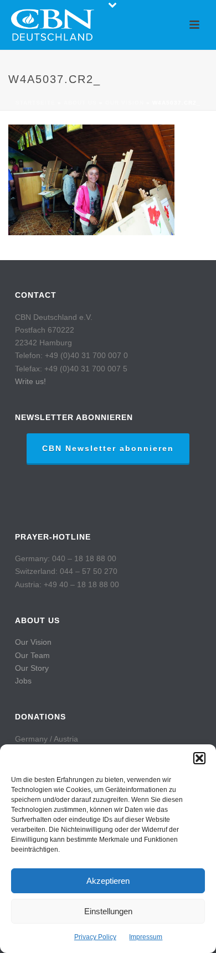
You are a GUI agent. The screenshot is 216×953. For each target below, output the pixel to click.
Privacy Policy (95, 937)
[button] (199, 758)
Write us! (30, 381)
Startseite (35, 103)
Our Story (32, 668)
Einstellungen (108, 911)
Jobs (23, 680)
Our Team (32, 655)
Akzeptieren (108, 880)
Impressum (145, 937)
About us (80, 103)
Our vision (124, 103)
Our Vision (33, 642)
